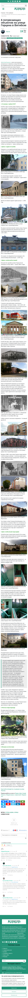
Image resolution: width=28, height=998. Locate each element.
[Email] (22, 801)
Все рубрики (10, 12)
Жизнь (14, 38)
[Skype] (3, 804)
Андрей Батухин (5, 851)
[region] (14, 986)
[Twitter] (3, 807)
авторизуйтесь (23, 830)
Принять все (14, 988)
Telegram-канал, (10, 794)
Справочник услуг (7, 950)
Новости (5, 948)
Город (7, 812)
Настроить (14, 991)
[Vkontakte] (3, 801)
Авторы (9, 38)
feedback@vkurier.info (11, 933)
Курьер (8, 31)
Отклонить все (14, 995)
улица (16, 812)
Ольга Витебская (7, 865)
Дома (12, 812)
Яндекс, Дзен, (18, 793)
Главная (3, 12)
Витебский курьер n (6, 62)
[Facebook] (8, 801)
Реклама (5, 956)
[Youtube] (8, 804)
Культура (20, 38)
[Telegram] (13, 801)
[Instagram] (13, 804)
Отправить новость (7, 953)
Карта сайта (6, 955)
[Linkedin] (18, 804)
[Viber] (18, 801)
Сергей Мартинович (8, 880)
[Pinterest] (22, 804)
